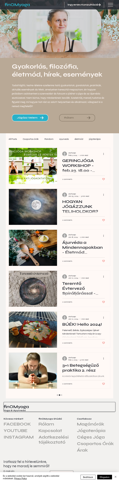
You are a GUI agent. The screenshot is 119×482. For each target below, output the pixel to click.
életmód (79, 139)
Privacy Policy (20, 478)
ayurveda (64, 139)
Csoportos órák (31, 139)
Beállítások (88, 477)
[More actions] (104, 154)
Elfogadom (105, 477)
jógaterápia (95, 139)
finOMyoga (17, 4)
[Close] (115, 477)
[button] (84, 5)
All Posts (13, 139)
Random (48, 139)
